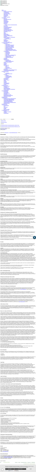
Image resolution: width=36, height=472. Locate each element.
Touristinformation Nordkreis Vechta (9, 70)
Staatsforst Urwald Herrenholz (10, 47)
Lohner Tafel (5, 31)
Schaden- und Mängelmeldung (8, 35)
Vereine (5, 62)
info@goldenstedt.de (23, 289)
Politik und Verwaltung (5, 71)
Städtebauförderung (5, 97)
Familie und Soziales (5, 85)
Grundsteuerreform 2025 (5, 110)
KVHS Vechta (8, 67)
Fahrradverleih (8, 53)
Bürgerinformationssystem (7, 19)
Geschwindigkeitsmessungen (13, 132)
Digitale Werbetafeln (7, 103)
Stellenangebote (6, 40)
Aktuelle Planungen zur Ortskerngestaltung (10, 102)
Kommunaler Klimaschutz (7, 94)
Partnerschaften (6, 15)
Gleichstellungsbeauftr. (9, 76)
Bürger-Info (5, 18)
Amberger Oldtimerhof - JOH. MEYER (11, 50)
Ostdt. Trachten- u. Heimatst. (10, 45)
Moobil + (5, 33)
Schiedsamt (5, 36)
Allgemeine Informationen (7, 111)
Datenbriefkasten (6, 21)
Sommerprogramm (8, 38)
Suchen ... (1, 119)
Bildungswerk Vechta (9, 68)
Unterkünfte (5, 58)
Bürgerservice (4, 17)
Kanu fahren (7, 54)
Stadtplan (5, 39)
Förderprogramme (6, 105)
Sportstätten (5, 63)
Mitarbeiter (7, 75)
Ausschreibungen (6, 83)
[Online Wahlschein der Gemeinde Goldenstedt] (4, 122)
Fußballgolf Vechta (8, 56)
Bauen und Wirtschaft (5, 90)
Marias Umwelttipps (6, 109)
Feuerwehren (6, 23)
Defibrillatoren (6, 22)
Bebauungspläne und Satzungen (8, 95)
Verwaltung (5, 74)
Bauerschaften (6, 14)
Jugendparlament (6, 78)
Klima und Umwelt (4, 104)
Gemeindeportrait (6, 12)
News (4, 106)
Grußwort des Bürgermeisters (8, 11)
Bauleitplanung (6, 91)
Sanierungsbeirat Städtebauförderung (9, 99)
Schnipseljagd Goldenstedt (9, 57)
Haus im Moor (8, 44)
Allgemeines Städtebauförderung (8, 101)
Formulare (5, 81)
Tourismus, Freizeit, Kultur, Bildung (7, 42)
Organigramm (7, 77)
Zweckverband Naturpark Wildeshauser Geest (10, 69)
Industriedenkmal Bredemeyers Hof (10, 49)
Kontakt (5, 108)
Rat (4, 72)
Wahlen (5, 80)
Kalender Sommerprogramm (10, 61)
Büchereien (7, 66)
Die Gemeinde (4, 10)
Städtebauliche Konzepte (7, 96)
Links (4, 32)
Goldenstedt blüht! (6, 28)
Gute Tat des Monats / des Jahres (8, 30)
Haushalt (5, 84)
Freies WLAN (6, 26)
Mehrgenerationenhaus (7, 88)
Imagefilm (5, 16)
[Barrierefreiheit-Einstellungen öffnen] (34, 237)
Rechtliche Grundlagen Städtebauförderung (10, 98)
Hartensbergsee (8, 52)
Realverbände (6, 79)
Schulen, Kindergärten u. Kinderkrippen (9, 37)
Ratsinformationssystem (9, 73)
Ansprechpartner (6, 113)
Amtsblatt (5, 82)
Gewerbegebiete (6, 92)
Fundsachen (5, 25)
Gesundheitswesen (6, 87)
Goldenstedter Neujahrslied (7, 29)
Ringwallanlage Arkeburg (9, 48)
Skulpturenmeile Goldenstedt (10, 46)
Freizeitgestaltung (6, 51)
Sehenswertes (6, 43)
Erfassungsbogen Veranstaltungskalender (11, 24)
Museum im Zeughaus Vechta (10, 55)
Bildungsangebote (6, 65)
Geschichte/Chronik (6, 13)
